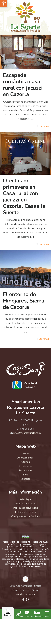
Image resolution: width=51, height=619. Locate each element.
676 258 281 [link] (27, 428)
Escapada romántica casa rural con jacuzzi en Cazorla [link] (23, 85)
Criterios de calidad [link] (26, 503)
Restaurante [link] (25, 470)
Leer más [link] (44, 126)
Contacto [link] (25, 478)
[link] (3, 3)
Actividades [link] (25, 466)
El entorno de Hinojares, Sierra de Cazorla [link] (23, 301)
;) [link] (34, 594)
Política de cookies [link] (25, 512)
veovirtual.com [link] (24, 594)
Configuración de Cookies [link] (25, 516)
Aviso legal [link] (26, 499)
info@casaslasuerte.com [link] (27, 432)
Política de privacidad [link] (25, 507)
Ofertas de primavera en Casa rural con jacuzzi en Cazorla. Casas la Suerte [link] (24, 196)
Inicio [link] (26, 453)
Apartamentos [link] (25, 457)
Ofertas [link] (25, 461)
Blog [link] (25, 474)
